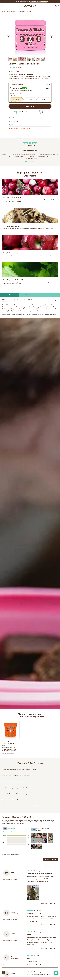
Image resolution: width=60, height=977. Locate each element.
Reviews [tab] (6, 854)
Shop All (3, 11)
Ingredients (12, 124)
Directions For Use (14, 121)
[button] (30, 67)
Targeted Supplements (11, 11)
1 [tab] (26, 161)
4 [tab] (33, 161)
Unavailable (30, 106)
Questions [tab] (15, 854)
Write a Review (52, 859)
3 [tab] (30, 161)
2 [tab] (28, 161)
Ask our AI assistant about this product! (19, 128)
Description (12, 117)
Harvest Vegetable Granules (9, 741)
